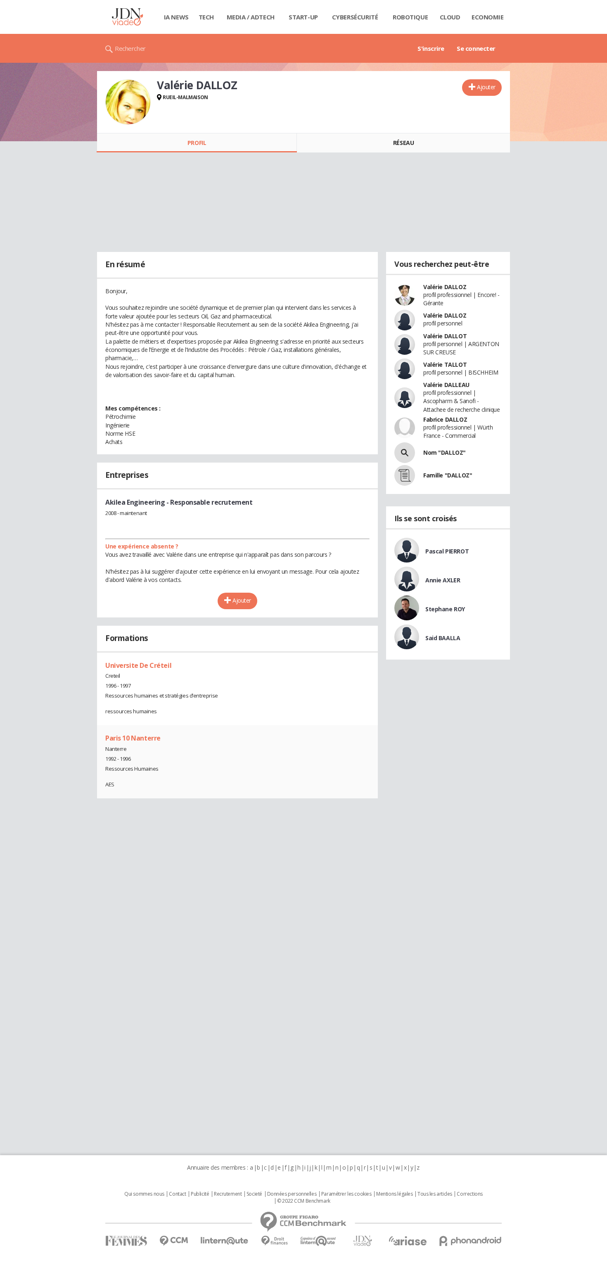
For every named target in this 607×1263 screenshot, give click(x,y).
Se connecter (476, 48)
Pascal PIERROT (447, 551)
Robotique (410, 17)
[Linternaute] (225, 1241)
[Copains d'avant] (319, 1241)
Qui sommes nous (144, 1194)
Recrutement (228, 1194)
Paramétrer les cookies (346, 1194)
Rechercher (130, 48)
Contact (177, 1194)
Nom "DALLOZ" (444, 452)
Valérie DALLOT (445, 336)
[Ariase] (408, 1240)
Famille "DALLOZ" (447, 475)
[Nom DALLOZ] (404, 452)
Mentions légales (394, 1194)
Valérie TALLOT (445, 364)
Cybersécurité (355, 17)
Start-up (303, 17)
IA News (176, 17)
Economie (488, 17)
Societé (254, 1194)
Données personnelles (292, 1194)
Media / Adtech (251, 17)
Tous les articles (434, 1194)
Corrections (469, 1194)
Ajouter (486, 87)
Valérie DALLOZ (444, 287)
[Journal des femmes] (126, 1241)
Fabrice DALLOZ (445, 419)
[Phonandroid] (470, 1241)
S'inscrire (430, 48)
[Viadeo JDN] (362, 1241)
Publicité (200, 1194)
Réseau (403, 143)
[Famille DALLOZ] (404, 475)
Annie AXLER (442, 580)
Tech (206, 17)
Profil (196, 143)
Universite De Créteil (138, 665)
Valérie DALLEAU (446, 385)
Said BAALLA (442, 638)
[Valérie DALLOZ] (128, 102)
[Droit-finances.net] (274, 1241)
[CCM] (173, 1241)
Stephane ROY (445, 609)
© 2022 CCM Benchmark (303, 1201)
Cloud (450, 17)
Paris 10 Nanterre (133, 738)
